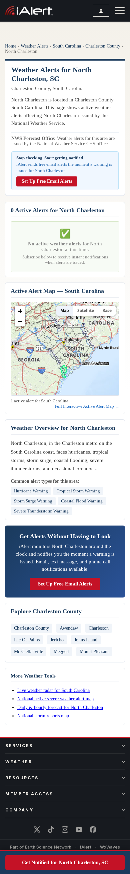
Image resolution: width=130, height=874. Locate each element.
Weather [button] (18, 761)
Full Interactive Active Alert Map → (87, 406)
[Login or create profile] (101, 11)
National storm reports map (43, 715)
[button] (20, 311)
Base (107, 310)
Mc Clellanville (28, 651)
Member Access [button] (29, 793)
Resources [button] (22, 777)
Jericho (57, 639)
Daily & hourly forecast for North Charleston (60, 707)
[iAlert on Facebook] (93, 829)
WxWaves (110, 847)
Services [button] (19, 745)
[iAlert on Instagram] (65, 829)
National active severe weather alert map (55, 698)
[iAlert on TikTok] (51, 829)
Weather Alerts (34, 46)
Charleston (99, 628)
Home (10, 46)
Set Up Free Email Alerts (47, 181)
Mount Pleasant (94, 651)
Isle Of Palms (27, 639)
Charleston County (102, 46)
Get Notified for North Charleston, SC (65, 862)
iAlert (85, 847)
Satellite (85, 310)
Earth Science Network (48, 847)
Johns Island (85, 639)
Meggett (61, 651)
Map (64, 310)
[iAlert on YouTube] (79, 829)
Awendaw (69, 628)
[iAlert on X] (37, 829)
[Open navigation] (120, 10)
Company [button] (19, 809)
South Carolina (67, 46)
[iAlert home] (29, 10)
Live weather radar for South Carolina (53, 690)
